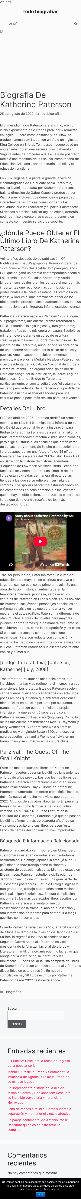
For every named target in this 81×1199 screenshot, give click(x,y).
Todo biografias (40, 11)
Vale (40, 1194)
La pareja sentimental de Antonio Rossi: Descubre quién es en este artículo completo (38, 1125)
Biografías (13, 992)
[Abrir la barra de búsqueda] (76, 24)
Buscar (13, 1008)
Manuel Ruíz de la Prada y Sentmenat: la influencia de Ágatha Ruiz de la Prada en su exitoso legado (38, 1076)
